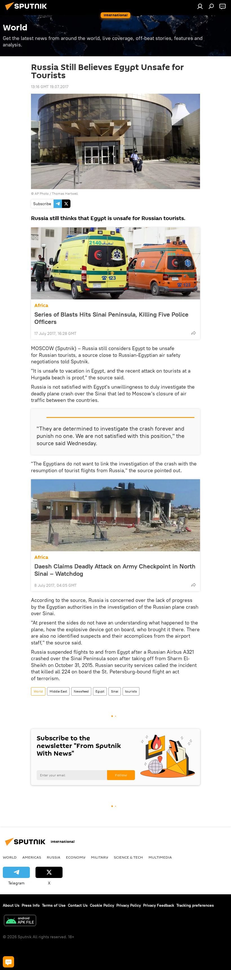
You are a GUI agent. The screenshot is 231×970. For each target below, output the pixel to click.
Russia (53, 857)
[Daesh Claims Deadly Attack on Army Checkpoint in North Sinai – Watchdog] (115, 515)
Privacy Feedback (158, 905)
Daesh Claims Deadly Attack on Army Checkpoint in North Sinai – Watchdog (115, 570)
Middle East (58, 691)
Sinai (114, 691)
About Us (11, 905)
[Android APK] (20, 921)
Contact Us (78, 905)
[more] (193, 333)
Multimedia (160, 857)
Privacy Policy (128, 905)
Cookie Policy (102, 905)
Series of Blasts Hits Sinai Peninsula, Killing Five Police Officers (111, 318)
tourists (131, 691)
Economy (75, 857)
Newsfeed (81, 691)
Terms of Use (54, 905)
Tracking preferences (195, 905)
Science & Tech (128, 857)
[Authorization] (200, 6)
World (38, 691)
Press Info (31, 905)
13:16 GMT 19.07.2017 (49, 86)
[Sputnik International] (27, 11)
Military (99, 857)
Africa (41, 305)
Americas (31, 857)
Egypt (99, 691)
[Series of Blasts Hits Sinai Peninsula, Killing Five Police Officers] (115, 263)
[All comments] (8, 961)
